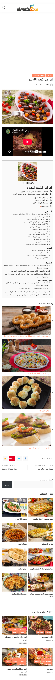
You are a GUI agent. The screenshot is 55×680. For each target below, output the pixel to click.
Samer (47, 84)
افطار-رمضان (12, 629)
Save (10, 458)
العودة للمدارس (46, 661)
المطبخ (22, 632)
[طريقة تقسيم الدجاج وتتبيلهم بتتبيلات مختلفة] (40, 582)
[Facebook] (25, 458)
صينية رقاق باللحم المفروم (18, 594)
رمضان (15, 632)
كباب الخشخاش (47, 637)
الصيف (22, 661)
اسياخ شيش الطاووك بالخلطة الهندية (41, 569)
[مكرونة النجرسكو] (40, 532)
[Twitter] (19, 458)
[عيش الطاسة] (14, 557)
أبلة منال (48, 655)
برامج (8, 661)
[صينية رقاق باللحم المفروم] (14, 582)
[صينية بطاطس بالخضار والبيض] (40, 507)
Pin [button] (29, 183)
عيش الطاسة (22, 569)
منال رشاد (40, 632)
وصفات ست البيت (39, 75)
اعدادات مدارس (46, 658)
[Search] (4, 8)
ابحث (7, 485)
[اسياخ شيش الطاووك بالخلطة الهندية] (40, 557)
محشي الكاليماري (21, 519)
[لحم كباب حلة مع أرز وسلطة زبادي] (14, 625)
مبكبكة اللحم (22, 544)
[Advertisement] (27, 40)
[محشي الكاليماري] (14, 507)
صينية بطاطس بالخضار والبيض (43, 519)
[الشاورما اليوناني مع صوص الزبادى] (14, 657)
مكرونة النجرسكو (47, 544)
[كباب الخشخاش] (40, 625)
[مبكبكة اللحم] (14, 532)
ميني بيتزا (49, 669)
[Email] (5, 458)
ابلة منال (49, 75)
